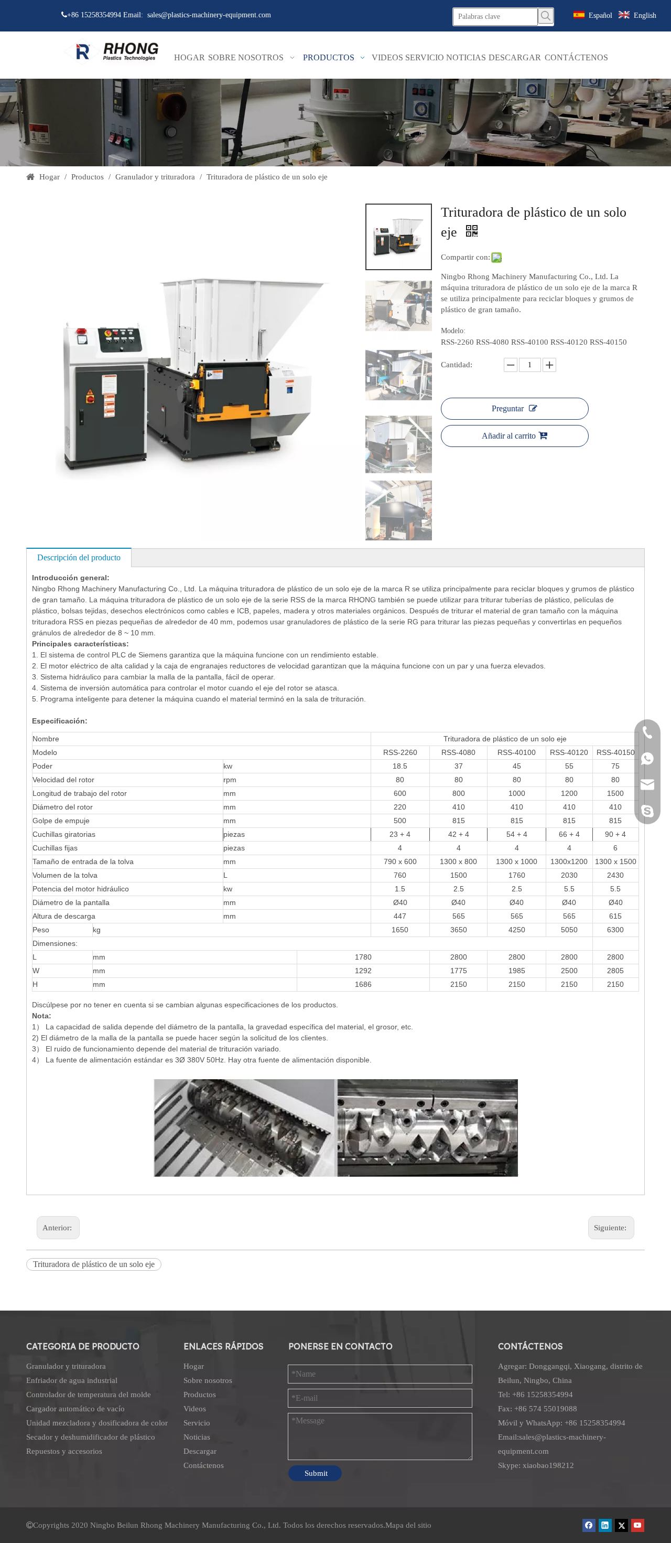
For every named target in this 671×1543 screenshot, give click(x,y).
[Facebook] (589, 1525)
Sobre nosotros (207, 1380)
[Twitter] (621, 1525)
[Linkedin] (605, 1525)
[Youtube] (637, 1525)
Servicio (196, 1423)
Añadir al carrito (509, 435)
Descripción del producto (79, 557)
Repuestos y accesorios (64, 1451)
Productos (199, 1394)
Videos (194, 1408)
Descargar (200, 1451)
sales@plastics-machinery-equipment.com (209, 15)
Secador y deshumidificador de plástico (90, 1437)
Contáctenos (203, 1465)
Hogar (193, 1366)
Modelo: (453, 331)
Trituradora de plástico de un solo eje (94, 1264)
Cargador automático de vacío (75, 1408)
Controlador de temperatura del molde (88, 1394)
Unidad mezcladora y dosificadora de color (97, 1423)
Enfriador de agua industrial (71, 1380)
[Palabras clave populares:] (546, 16)
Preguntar (508, 408)
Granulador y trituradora (66, 1366)
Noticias (196, 1437)
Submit (316, 1473)
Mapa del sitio (408, 1525)
